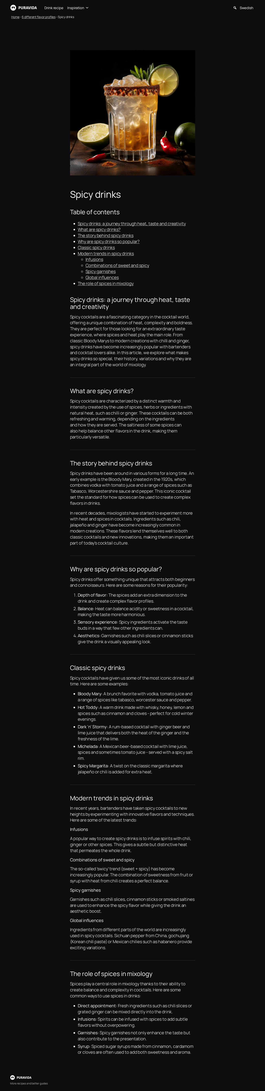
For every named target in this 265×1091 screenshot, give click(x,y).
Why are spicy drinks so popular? (109, 241)
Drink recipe (53, 7)
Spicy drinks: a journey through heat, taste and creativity (132, 224)
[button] (235, 8)
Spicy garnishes (101, 271)
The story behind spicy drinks (105, 235)
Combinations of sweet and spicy (117, 265)
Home (15, 17)
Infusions (94, 259)
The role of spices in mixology (106, 283)
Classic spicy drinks (96, 247)
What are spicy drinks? (99, 229)
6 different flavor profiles (38, 17)
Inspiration (75, 7)
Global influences (102, 277)
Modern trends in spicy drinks (106, 253)
